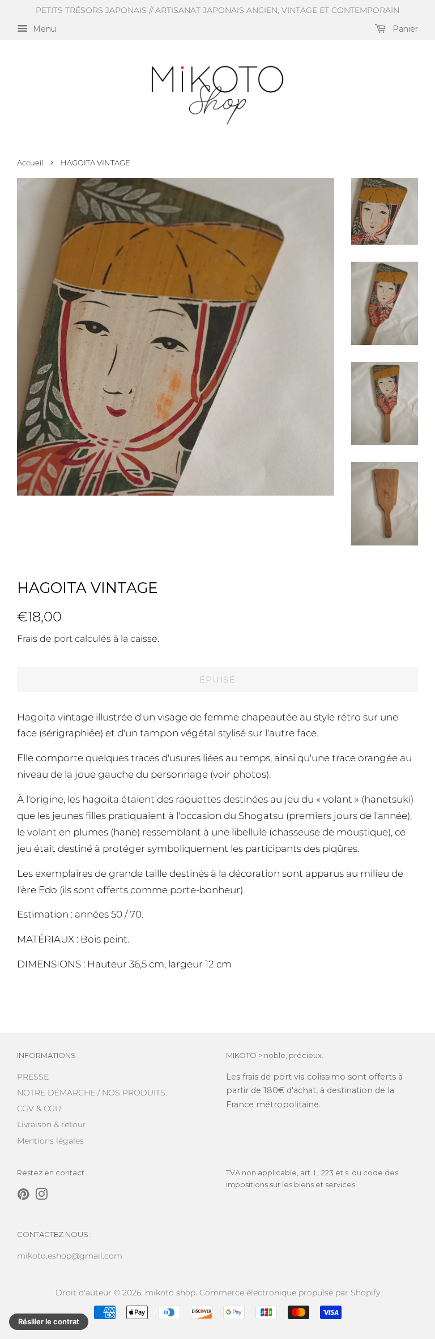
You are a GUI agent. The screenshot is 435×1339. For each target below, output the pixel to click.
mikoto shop (170, 1292)
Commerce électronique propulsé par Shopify (289, 1292)
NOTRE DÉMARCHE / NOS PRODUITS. (92, 1093)
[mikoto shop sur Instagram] (41, 1196)
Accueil (30, 163)
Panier (404, 29)
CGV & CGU (39, 1108)
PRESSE (33, 1077)
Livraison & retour (51, 1124)
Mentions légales (50, 1141)
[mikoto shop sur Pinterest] (23, 1196)
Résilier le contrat (48, 1321)
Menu (43, 29)
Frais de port (44, 638)
